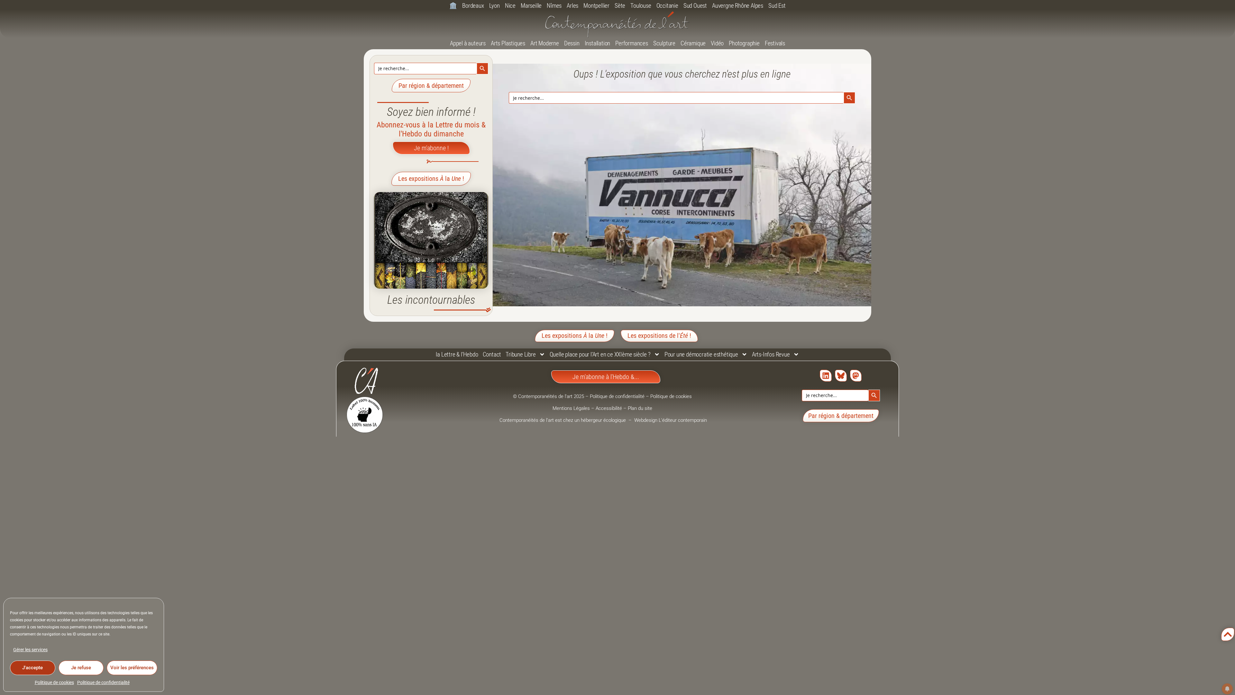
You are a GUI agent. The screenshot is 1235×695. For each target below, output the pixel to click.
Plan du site (640, 408)
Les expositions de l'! (659, 335)
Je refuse (81, 668)
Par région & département (431, 85)
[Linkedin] (826, 376)
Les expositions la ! (431, 178)
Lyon (494, 5)
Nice (510, 5)
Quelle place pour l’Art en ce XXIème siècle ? (600, 354)
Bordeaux (473, 5)
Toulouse (640, 5)
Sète (620, 5)
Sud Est (777, 5)
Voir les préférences (132, 668)
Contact (492, 354)
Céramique (693, 43)
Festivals (775, 43)
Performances (631, 43)
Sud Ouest (695, 5)
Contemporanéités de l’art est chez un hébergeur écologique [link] (563, 420)
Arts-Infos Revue (771, 354)
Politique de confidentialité (103, 682)
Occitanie (667, 5)
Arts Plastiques (508, 43)
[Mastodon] (856, 376)
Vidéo (717, 43)
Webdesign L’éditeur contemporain (670, 420)
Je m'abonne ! (431, 148)
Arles (572, 5)
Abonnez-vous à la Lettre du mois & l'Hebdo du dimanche (431, 129)
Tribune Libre (520, 354)
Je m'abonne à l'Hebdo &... (605, 377)
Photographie (744, 43)
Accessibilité (609, 408)
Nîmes (554, 5)
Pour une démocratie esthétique (701, 354)
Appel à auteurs (468, 43)
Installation (597, 43)
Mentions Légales (571, 408)
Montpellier (596, 5)
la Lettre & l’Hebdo (457, 354)
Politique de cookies (54, 682)
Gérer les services (30, 649)
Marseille (531, 5)
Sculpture (664, 43)
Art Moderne (544, 43)
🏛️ (453, 5)
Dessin (572, 43)
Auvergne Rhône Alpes (737, 5)
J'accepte (32, 668)
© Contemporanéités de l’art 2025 (549, 396)
